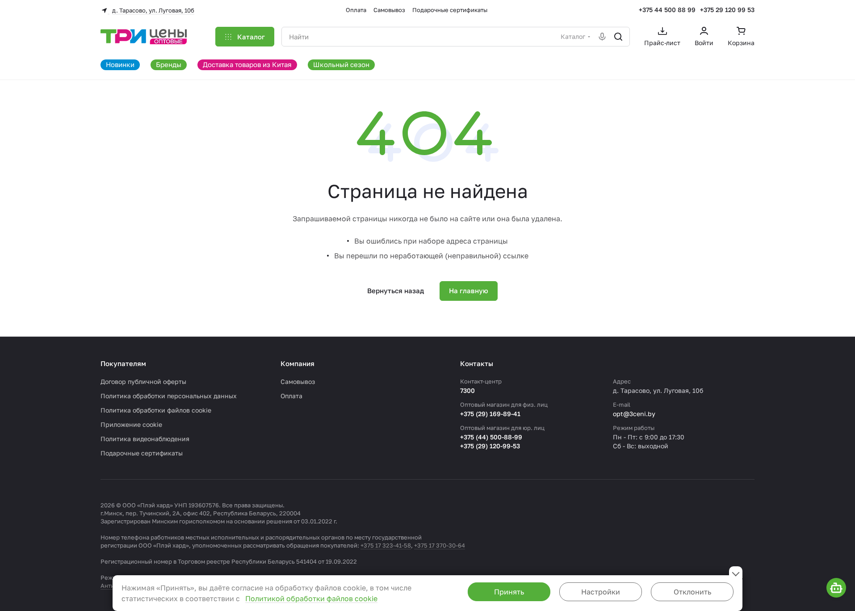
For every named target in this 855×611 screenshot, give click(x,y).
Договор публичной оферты (143, 381)
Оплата (291, 396)
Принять (509, 591)
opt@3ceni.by (634, 413)
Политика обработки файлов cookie (156, 410)
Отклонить (692, 591)
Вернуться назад (395, 291)
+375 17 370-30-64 (439, 545)
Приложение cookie (131, 424)
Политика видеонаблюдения (145, 438)
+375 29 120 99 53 (727, 9)
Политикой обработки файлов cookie (311, 598)
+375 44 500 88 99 (667, 9)
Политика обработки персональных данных (169, 396)
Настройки (600, 591)
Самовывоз (298, 381)
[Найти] (618, 36)
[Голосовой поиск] (602, 36)
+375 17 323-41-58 (385, 545)
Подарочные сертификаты (142, 453)
